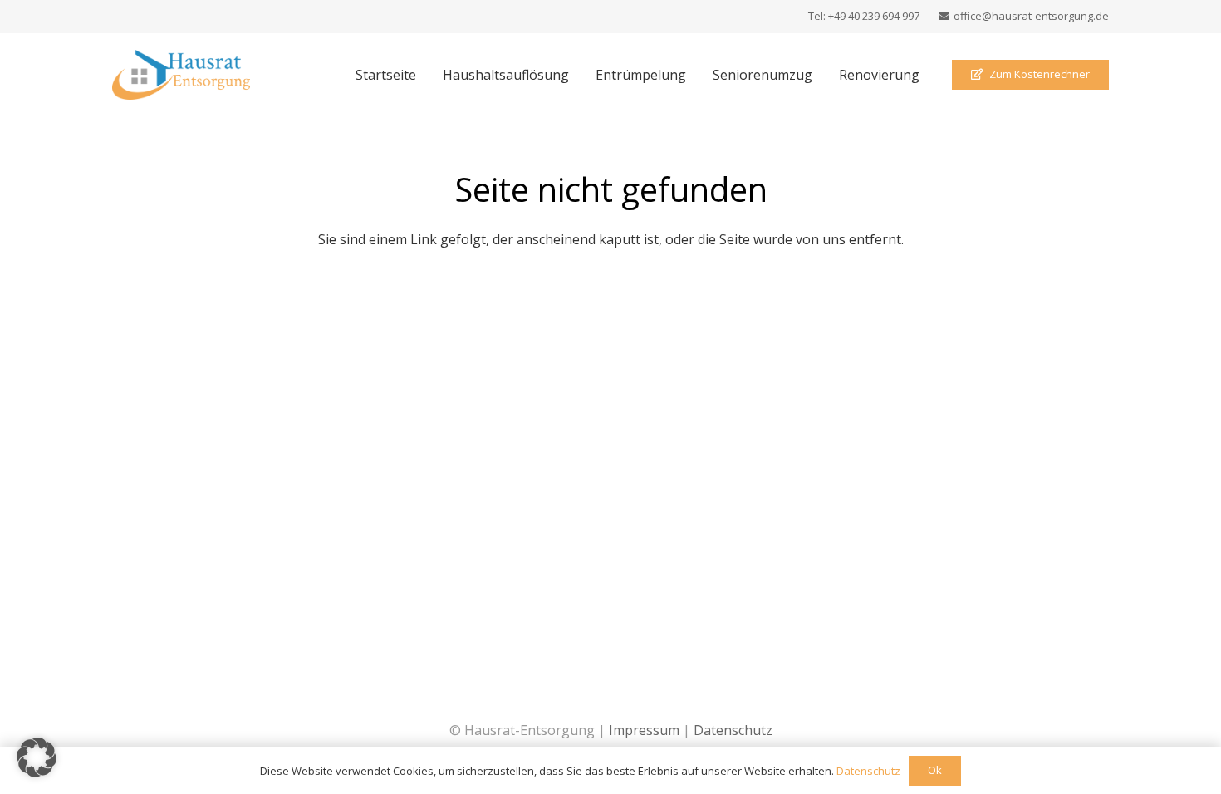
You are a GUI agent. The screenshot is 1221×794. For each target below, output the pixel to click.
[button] (36, 757)
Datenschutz (733, 730)
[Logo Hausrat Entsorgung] (181, 75)
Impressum (644, 730)
